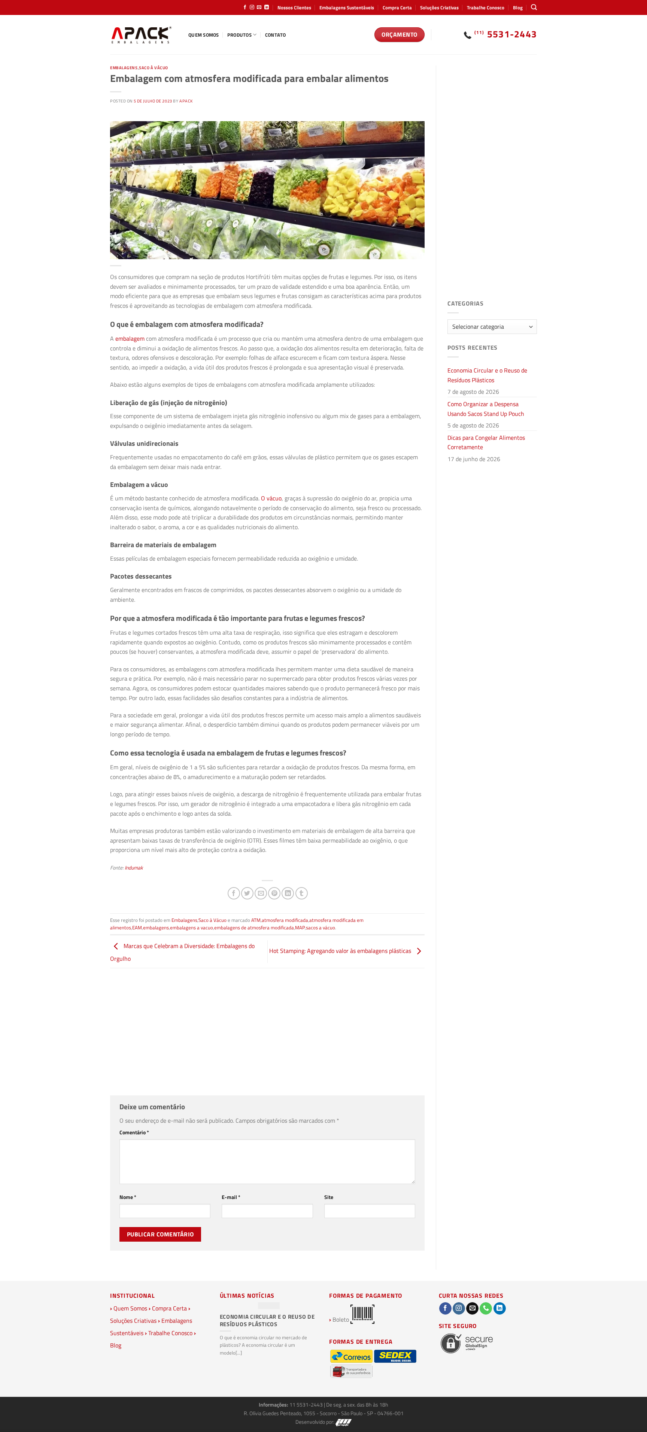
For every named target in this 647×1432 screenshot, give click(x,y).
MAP (300, 927)
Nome (127, 1197)
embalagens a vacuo (191, 927)
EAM (137, 927)
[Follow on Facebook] (245, 7)
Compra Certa (397, 7)
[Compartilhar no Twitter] (247, 893)
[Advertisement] (267, 1031)
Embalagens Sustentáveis (346, 7)
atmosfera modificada (285, 920)
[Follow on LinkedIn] (266, 7)
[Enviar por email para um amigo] (261, 893)
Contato (275, 35)
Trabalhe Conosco (485, 7)
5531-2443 (505, 34)
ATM (256, 920)
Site (328, 1197)
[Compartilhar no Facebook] (234, 893)
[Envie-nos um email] (259, 7)
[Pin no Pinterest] (274, 893)
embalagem (130, 338)
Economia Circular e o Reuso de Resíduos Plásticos (487, 375)
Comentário (134, 1132)
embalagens (156, 927)
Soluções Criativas (439, 7)
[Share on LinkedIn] (288, 893)
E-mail (231, 1197)
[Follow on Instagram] (252, 7)
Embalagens (124, 67)
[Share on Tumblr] (301, 893)
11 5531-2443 (306, 1405)
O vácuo (271, 498)
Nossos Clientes (294, 7)
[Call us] (486, 1308)
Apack (186, 101)
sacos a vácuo (320, 927)
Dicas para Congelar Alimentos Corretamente (486, 442)
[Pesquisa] (534, 7)
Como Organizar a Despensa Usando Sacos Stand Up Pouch (485, 408)
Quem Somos (203, 35)
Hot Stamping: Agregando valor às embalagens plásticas (341, 950)
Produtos (239, 35)
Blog (518, 7)
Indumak (134, 867)
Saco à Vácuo (153, 67)
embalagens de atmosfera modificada (254, 927)
